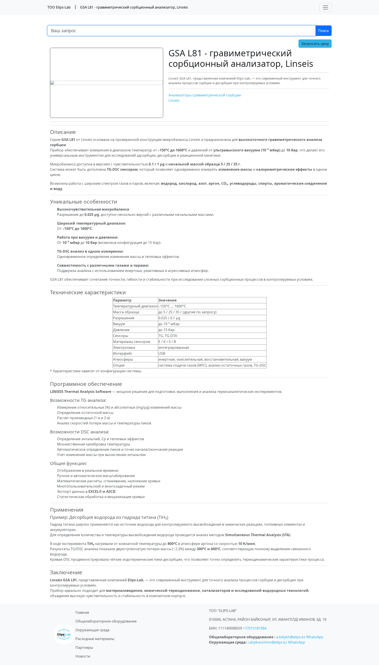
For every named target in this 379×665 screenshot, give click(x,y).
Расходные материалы (94, 638)
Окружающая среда (92, 630)
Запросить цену (315, 43)
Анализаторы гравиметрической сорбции (204, 95)
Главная (82, 612)
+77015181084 (254, 628)
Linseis (174, 100)
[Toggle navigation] (325, 7)
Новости (82, 656)
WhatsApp (314, 637)
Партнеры (84, 647)
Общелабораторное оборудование (106, 621)
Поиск (323, 30)
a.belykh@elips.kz (290, 637)
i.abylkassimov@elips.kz (267, 642)
